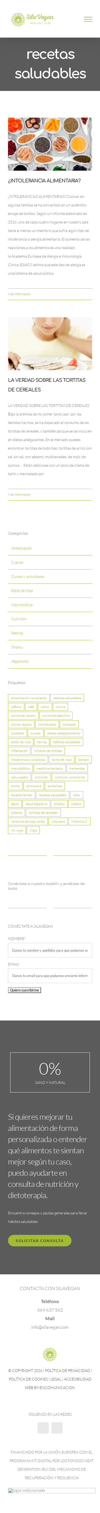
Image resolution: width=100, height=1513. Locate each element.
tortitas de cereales (43, 814)
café (31, 708)
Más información (19, 296)
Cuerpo (17, 564)
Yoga (33, 832)
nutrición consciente (70, 779)
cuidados (17, 735)
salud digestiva (36, 805)
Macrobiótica (22, 606)
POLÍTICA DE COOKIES (28, 1381)
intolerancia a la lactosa (28, 761)
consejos (69, 726)
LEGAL (55, 1381)
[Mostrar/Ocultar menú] (88, 20)
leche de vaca (61, 761)
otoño (15, 788)
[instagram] (57, 1429)
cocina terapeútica (56, 717)
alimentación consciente (29, 699)
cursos (36, 735)
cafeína (16, 708)
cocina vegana (21, 726)
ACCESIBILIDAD (77, 1381)
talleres (16, 814)
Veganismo (20, 663)
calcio (45, 708)
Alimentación (21, 550)
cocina (60, 708)
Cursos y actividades (27, 578)
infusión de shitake (48, 752)
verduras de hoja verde (28, 823)
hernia (41, 743)
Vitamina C (79, 823)
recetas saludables (52, 796)
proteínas (55, 788)
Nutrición (19, 620)
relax (76, 796)
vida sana (58, 823)
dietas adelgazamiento (63, 735)
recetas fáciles (21, 796)
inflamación (19, 752)
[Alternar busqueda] (69, 19)
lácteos (83, 761)
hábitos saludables (66, 743)
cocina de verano (23, 717)
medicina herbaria (50, 770)
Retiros (17, 635)
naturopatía (19, 779)
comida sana (47, 726)
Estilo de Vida (22, 592)
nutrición (41, 779)
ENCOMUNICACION (57, 1389)
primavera (33, 788)
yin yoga (17, 832)
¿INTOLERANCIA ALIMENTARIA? (44, 182)
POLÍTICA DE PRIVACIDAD (67, 1372)
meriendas (77, 770)
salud (15, 805)
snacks (76, 805)
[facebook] (43, 1429)
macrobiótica (20, 770)
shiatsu (59, 805)
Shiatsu (17, 649)
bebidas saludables (67, 699)
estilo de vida (20, 743)
